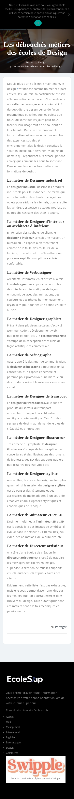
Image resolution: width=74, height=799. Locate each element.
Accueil (30, 62)
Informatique (13, 742)
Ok (38, 23)
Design (42, 62)
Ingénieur (11, 737)
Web (8, 721)
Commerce (12, 752)
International (13, 732)
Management (13, 727)
